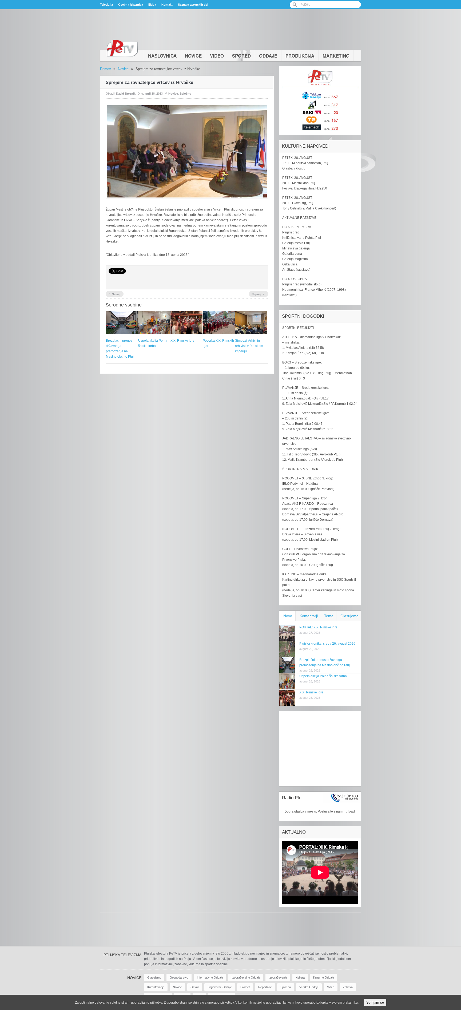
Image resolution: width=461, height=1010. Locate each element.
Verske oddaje (309, 987)
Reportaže (265, 987)
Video (217, 55)
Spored (241, 55)
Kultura (300, 977)
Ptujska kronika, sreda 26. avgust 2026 (327, 643)
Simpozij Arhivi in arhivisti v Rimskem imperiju (249, 346)
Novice (193, 55)
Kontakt (167, 4)
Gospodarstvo (179, 977)
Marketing (336, 55)
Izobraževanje (278, 977)
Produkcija (299, 55)
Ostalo (194, 987)
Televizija (106, 4)
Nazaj (114, 293)
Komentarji (309, 616)
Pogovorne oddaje (220, 987)
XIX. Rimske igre (182, 340)
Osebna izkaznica (130, 4)
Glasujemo (349, 616)
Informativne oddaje (210, 977)
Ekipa (152, 4)
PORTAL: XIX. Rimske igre (318, 627)
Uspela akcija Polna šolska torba (323, 676)
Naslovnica (162, 55)
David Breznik (126, 93)
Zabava (348, 987)
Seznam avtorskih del (193, 4)
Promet (245, 987)
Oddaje (268, 55)
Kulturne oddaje (323, 977)
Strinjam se (375, 1002)
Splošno (185, 93)
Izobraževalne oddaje (246, 977)
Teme (328, 616)
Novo (287, 616)
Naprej (258, 293)
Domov (105, 69)
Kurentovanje (155, 987)
